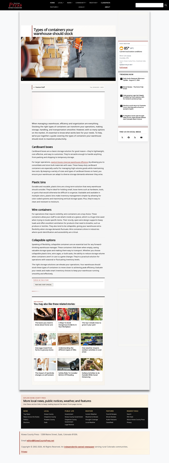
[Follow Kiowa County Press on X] (122, 137)
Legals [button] (81, 7)
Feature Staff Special (43, 284)
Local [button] (60, 3)
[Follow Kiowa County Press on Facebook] (128, 137)
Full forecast (123, 67)
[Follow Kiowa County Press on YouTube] (141, 137)
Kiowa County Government (74, 417)
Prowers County (49, 420)
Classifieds (105, 3)
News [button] (69, 3)
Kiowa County (48, 414)
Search (129, 414)
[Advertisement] (68, 105)
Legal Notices (69, 425)
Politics (25, 420)
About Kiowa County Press (136, 420)
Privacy (129, 422)
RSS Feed (130, 417)
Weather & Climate (91, 417)
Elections (26, 422)
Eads (45, 422)
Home (52, 3)
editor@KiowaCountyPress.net (40, 440)
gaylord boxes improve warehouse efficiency (69, 162)
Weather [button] (93, 3)
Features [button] (53, 7)
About (107, 7)
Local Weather (90, 422)
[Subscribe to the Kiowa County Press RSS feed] (135, 137)
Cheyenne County (50, 417)
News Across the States (31, 417)
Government (69, 414)
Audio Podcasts (111, 420)
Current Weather (91, 414)
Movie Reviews (111, 417)
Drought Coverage (91, 420)
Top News (26, 414)
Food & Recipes (111, 414)
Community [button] (80, 3)
